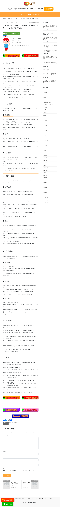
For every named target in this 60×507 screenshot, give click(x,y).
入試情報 (28, 498)
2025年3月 (45, 160)
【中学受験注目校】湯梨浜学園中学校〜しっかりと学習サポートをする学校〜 (50, 64)
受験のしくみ (45, 97)
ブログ (33, 498)
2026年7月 (45, 120)
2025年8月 (45, 147)
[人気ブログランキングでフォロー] (11, 33)
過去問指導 (45, 99)
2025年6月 (45, 152)
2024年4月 (45, 187)
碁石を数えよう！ (46, 69)
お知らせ (45, 92)
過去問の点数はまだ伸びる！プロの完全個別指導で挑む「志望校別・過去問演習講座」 (50, 57)
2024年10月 (45, 172)
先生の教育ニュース (47, 94)
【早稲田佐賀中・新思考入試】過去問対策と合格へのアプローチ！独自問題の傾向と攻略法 (50, 45)
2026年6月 (45, 123)
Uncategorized (46, 89)
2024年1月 (45, 195)
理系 (45, 112)
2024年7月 (45, 180)
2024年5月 (45, 185)
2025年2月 (45, 162)
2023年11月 (45, 200)
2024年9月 (45, 175)
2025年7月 (45, 150)
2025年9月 (45, 145)
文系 (45, 109)
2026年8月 (45, 118)
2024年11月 (45, 170)
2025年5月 (45, 155)
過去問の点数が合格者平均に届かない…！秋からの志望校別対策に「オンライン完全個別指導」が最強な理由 (50, 74)
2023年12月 (45, 197)
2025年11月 (45, 140)
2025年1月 (45, 165)
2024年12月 (45, 167)
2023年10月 (45, 202)
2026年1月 (45, 135)
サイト (4, 462)
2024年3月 (45, 190)
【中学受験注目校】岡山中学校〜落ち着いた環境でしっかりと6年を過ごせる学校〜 (50, 38)
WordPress (25, 504)
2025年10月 (45, 142)
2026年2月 (45, 132)
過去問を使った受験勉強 (33, 22)
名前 (4, 451)
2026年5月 (45, 125)
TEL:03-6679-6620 (47, 498)
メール (5, 457)
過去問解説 (45, 107)
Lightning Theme (30, 504)
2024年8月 (45, 177)
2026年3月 (45, 130)
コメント (5, 435)
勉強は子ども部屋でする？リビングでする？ (26, 484)
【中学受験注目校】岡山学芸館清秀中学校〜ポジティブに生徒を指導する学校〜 (50, 26)
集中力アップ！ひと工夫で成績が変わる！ (14, 484)
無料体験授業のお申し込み (20, 498)
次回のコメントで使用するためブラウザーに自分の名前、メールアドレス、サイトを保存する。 (20, 471)
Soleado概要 (38, 498)
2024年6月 (45, 182)
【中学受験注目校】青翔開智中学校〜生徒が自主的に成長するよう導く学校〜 (50, 81)
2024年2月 (45, 192)
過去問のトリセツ (47, 102)
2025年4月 (45, 157)
